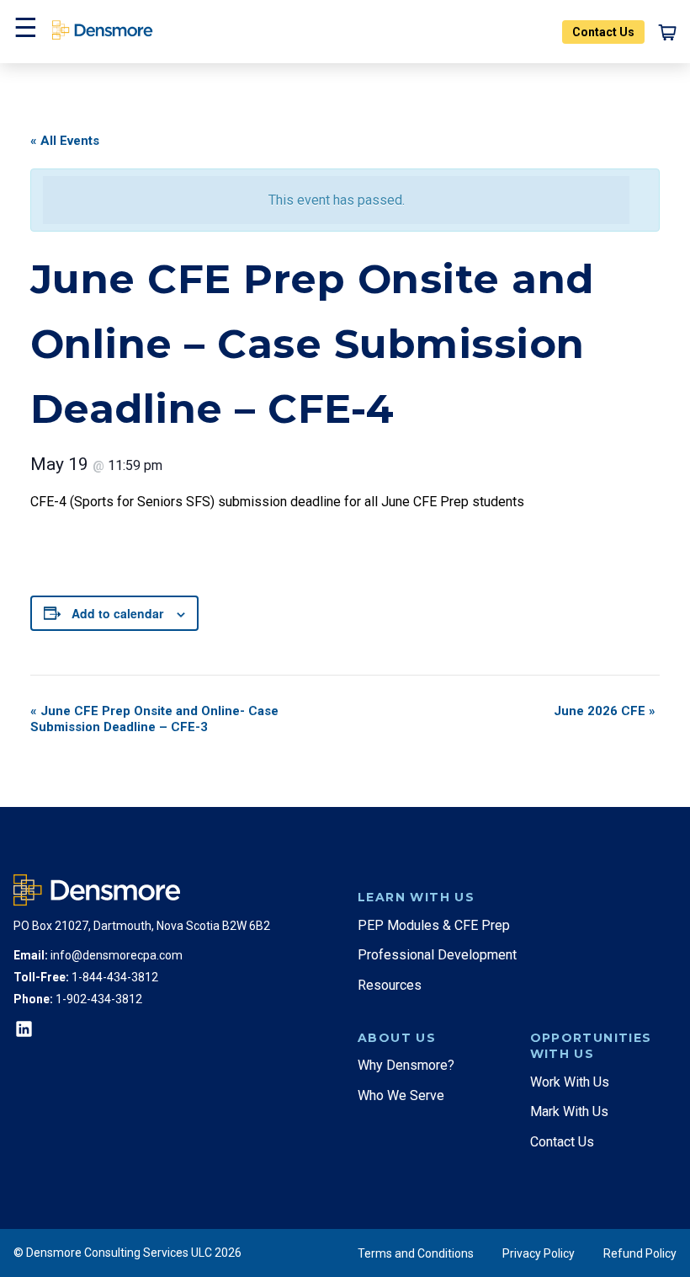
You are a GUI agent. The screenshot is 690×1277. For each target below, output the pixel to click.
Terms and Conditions (416, 1253)
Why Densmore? (406, 1065)
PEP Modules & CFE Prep (434, 925)
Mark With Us (569, 1111)
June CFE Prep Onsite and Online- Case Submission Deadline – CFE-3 (154, 719)
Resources (390, 985)
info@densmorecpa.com (116, 955)
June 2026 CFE (605, 711)
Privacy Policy (538, 1253)
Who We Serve (401, 1095)
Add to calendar (117, 613)
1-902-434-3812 (99, 999)
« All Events (64, 140)
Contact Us (603, 32)
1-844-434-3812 (115, 977)
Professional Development (437, 955)
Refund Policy (640, 1253)
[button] (23, 31)
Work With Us (569, 1082)
